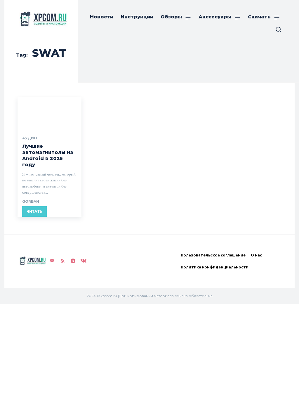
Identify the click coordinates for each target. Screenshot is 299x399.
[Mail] (52, 261)
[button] (278, 29)
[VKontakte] (83, 261)
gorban (30, 201)
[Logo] (42, 18)
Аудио (29, 138)
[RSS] (62, 261)
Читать (34, 211)
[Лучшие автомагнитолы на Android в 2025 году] (49, 113)
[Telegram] (73, 261)
